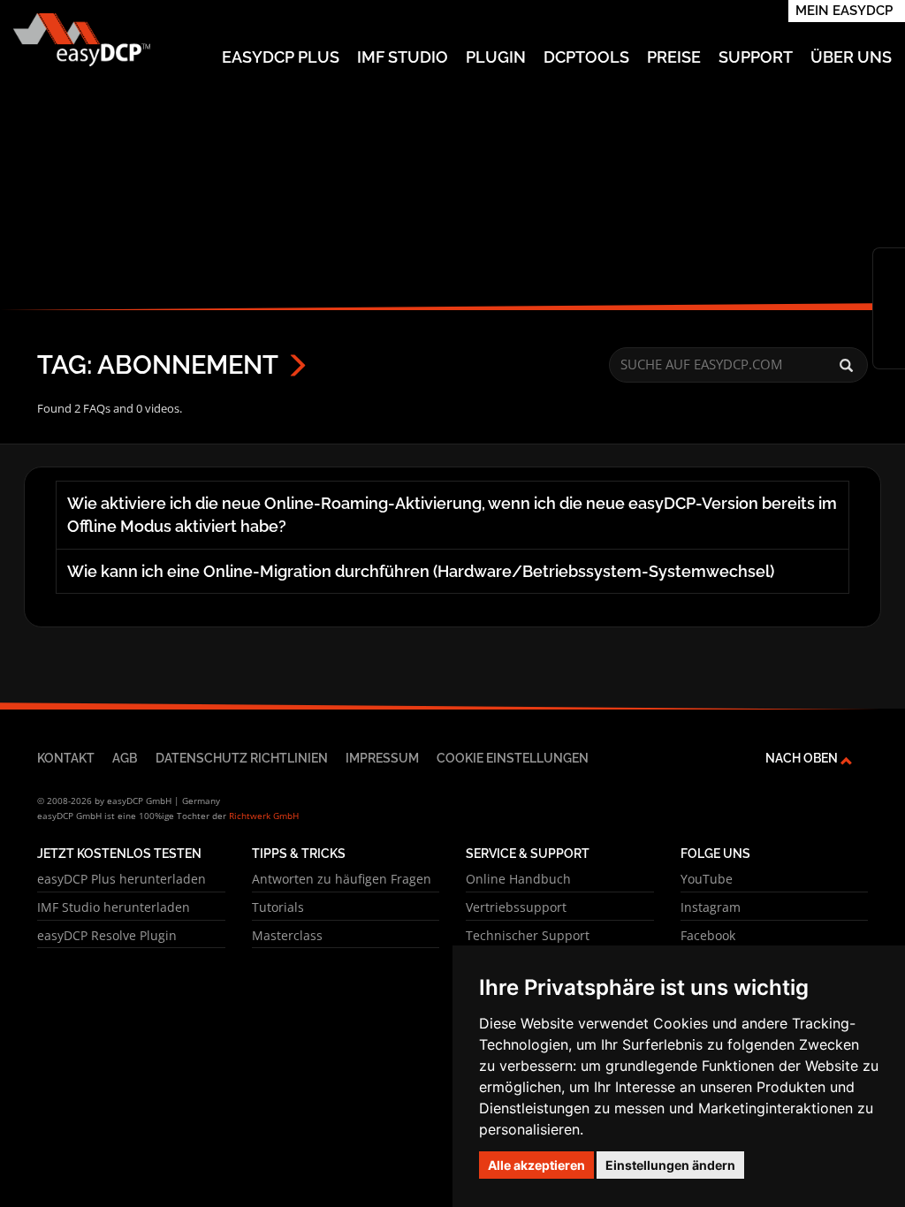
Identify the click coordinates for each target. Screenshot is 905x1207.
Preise (674, 57)
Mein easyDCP (844, 11)
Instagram (711, 907)
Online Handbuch (518, 878)
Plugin (496, 57)
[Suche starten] (846, 366)
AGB (124, 757)
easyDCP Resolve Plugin (107, 935)
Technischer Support (527, 935)
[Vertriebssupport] (889, 351)
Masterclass (287, 935)
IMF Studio (402, 57)
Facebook (708, 935)
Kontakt (66, 757)
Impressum (382, 757)
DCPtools (586, 57)
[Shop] (889, 266)
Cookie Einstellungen (513, 757)
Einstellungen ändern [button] (670, 1165)
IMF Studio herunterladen (113, 907)
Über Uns (851, 57)
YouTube (707, 878)
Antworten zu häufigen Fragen (341, 878)
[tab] (452, 515)
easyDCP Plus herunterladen (121, 878)
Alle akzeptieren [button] (536, 1165)
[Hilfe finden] (889, 294)
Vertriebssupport (516, 907)
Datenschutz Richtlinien (242, 757)
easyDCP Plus (280, 57)
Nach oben (802, 757)
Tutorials (278, 907)
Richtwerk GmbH (264, 815)
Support (756, 57)
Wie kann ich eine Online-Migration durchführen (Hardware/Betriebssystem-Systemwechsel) (420, 571)
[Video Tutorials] (889, 322)
